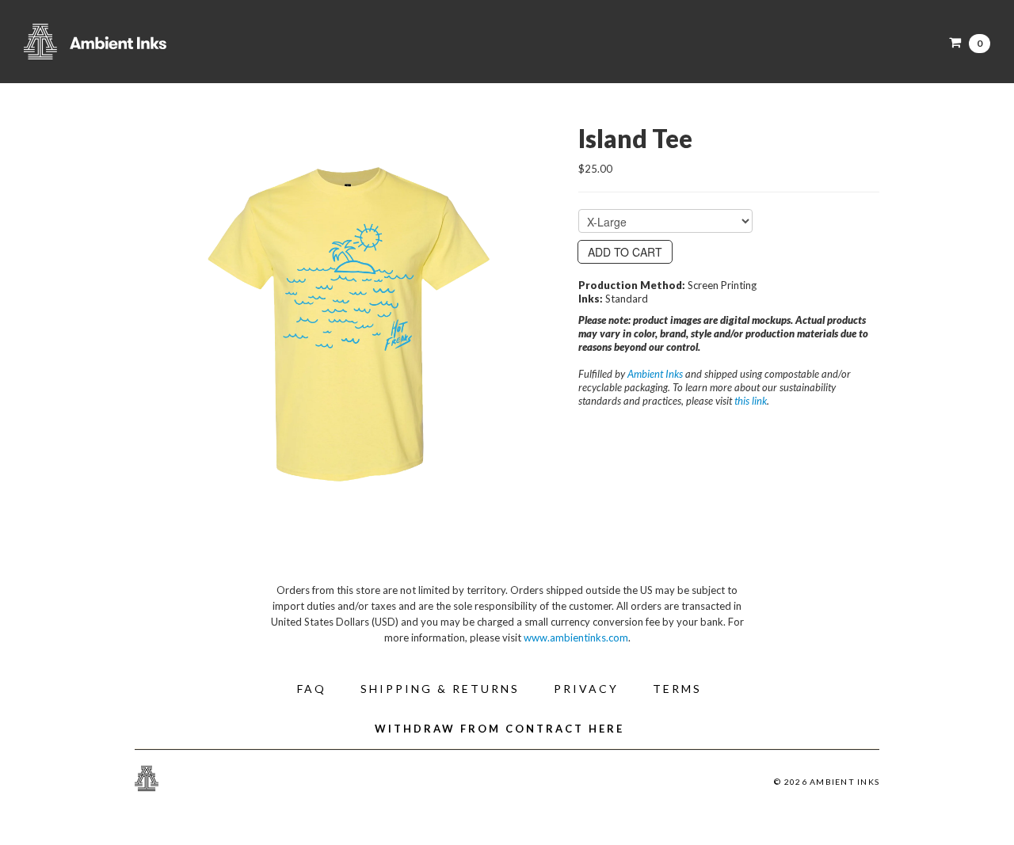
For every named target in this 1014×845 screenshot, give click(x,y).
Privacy (586, 688)
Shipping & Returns (440, 688)
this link (750, 400)
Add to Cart (625, 252)
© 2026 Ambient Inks (826, 781)
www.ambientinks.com (576, 637)
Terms (677, 688)
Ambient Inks (182, 41)
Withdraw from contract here (499, 728)
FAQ (311, 688)
